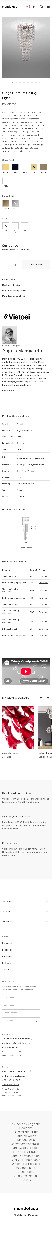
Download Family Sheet (14, 290)
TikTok (5, 969)
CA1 (6, 231)
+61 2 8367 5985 (10, 1084)
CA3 (24, 231)
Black (15, 172)
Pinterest (7, 956)
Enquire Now (8, 279)
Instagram (7, 943)
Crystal (24, 172)
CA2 (15, 231)
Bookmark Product (11, 285)
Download (43, 576)
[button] (12, 82)
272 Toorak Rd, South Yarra (16, 1038)
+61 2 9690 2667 (11, 1080)
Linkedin (6, 963)
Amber (6, 172)
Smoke (43, 172)
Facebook (7, 950)
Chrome (15, 208)
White (6, 186)
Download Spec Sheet (13, 296)
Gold (34, 172)
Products (5, 15)
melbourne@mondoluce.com (16, 1043)
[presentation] (41, 697)
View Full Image (26, 548)
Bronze (6, 208)
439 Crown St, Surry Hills (15, 1071)
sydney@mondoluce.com (14, 1076)
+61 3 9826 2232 (11, 1047)
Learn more (8, 390)
